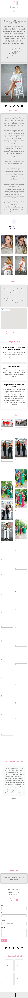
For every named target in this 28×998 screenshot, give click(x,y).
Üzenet (3, 927)
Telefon (3, 920)
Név (2, 905)
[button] (14, 11)
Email (3, 912)
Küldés (4, 940)
